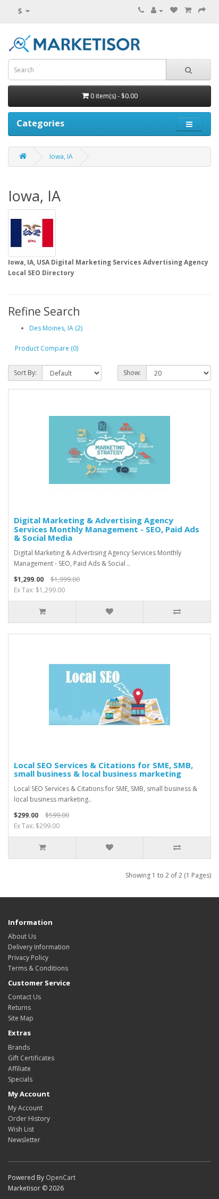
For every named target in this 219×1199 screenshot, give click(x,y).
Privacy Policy (28, 957)
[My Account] (157, 10)
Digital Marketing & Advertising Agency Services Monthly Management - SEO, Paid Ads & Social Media (106, 529)
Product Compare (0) (46, 348)
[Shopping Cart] (187, 10)
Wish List (21, 1129)
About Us (22, 936)
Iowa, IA (61, 156)
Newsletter (24, 1139)
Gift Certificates (31, 1057)
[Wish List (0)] (174, 10)
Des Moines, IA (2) (55, 328)
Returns (19, 1007)
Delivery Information (39, 946)
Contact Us (24, 996)
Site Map (20, 1018)
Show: (132, 372)
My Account (25, 1107)
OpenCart (60, 1177)
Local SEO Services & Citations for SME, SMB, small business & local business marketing (103, 769)
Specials (20, 1079)
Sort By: (25, 372)
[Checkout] (202, 10)
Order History (29, 1118)
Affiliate (19, 1068)
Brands (19, 1047)
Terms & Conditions (38, 968)
